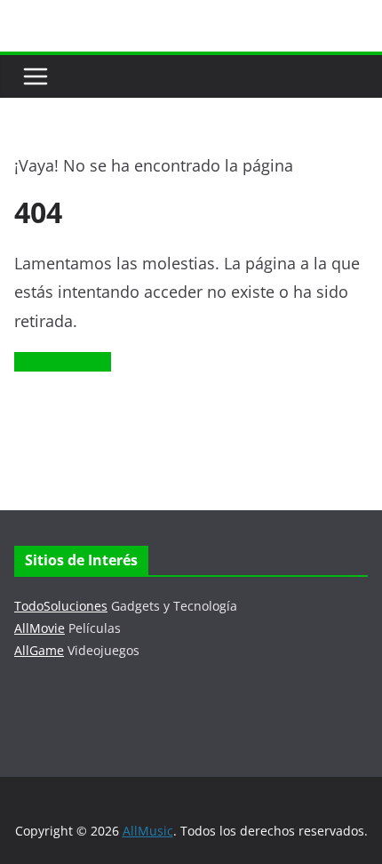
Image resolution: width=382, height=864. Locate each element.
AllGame (39, 650)
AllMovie (39, 628)
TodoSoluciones (60, 605)
